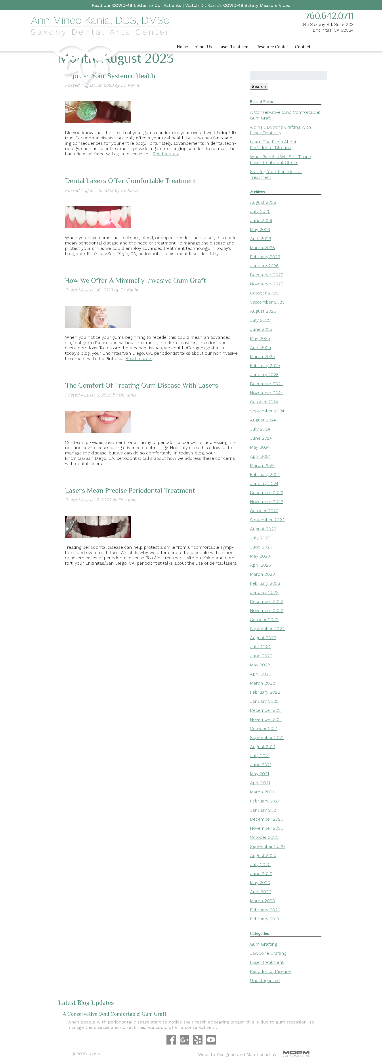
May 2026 (260, 229)
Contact (302, 46)
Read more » (166, 153)
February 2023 (265, 583)
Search (259, 86)
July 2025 (260, 320)
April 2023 (260, 565)
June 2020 (261, 873)
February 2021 (264, 801)
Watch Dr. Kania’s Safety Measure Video (237, 5)
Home (182, 46)
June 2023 (261, 547)
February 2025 (265, 365)
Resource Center (272, 46)
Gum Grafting (263, 944)
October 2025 (264, 293)
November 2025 (266, 284)
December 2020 (266, 819)
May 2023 (260, 556)
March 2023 (262, 574)
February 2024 (265, 474)
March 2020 (262, 900)
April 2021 (260, 782)
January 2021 (264, 810)
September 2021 (267, 737)
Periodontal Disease (270, 971)
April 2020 (260, 891)
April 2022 (260, 674)
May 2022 (260, 665)
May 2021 (259, 773)
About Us (203, 46)
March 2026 (262, 247)
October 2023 (264, 510)
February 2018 (264, 919)
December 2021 (266, 710)
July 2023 (260, 538)
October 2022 (264, 619)
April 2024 (260, 456)
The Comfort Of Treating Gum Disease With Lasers (141, 385)
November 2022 (266, 610)
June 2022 (261, 655)
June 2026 (261, 220)
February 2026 (265, 256)
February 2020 (265, 909)
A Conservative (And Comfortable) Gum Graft (114, 1014)
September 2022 (267, 628)
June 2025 (261, 329)
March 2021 (262, 792)
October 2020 (264, 837)
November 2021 (266, 719)
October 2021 (263, 728)
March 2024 (262, 465)
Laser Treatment (234, 46)
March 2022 (262, 683)
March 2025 (262, 356)
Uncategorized (265, 980)
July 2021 (259, 755)
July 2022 (260, 646)
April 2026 (260, 238)
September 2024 (267, 411)
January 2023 (264, 592)
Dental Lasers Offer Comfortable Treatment (130, 181)
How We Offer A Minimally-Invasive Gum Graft (135, 280)
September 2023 (267, 519)
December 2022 (266, 601)
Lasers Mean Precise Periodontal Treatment (130, 490)
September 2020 (267, 846)
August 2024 (263, 420)
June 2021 (260, 764)
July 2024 (260, 429)
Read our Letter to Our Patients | (138, 5)
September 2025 (267, 302)
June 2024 (261, 438)
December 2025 (266, 274)
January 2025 (264, 374)
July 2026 (260, 211)
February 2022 (265, 692)
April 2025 (260, 347)
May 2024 (260, 447)
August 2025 (263, 311)
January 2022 (264, 701)
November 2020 (266, 828)
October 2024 (264, 401)
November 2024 (266, 392)
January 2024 (264, 483)
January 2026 (264, 265)
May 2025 (260, 338)
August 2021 (262, 746)
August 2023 (263, 528)
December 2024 (266, 383)
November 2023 (266, 501)
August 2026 (263, 202)
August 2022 (263, 637)
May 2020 (260, 882)
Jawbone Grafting (268, 953)
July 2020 (260, 864)
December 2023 (266, 492)
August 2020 (263, 855)
